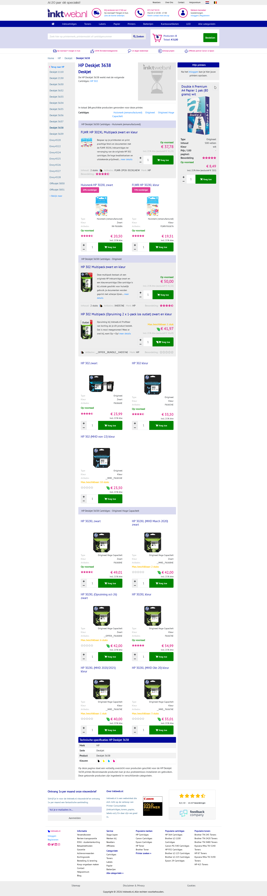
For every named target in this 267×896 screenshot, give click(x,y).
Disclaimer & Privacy (133, 885)
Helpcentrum (195, 2)
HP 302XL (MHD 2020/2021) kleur (98, 669)
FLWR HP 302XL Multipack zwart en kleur (109, 132)
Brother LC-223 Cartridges (177, 857)
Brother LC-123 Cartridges (177, 853)
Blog (79, 875)
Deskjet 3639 (57, 133)
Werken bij (111, 838)
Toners (87, 23)
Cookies (191, 885)
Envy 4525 (55, 158)
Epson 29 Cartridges (174, 860)
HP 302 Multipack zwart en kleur (103, 267)
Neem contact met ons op (158, 15)
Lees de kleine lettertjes (114, 15)
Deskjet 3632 (57, 90)
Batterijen (148, 23)
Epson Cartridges (144, 842)
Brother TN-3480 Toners (206, 842)
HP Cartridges (142, 834)
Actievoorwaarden (85, 853)
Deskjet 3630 (57, 84)
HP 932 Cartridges (173, 849)
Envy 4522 (55, 146)
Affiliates (110, 845)
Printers (132, 23)
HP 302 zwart (89, 363)
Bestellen (210, 37)
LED (188, 23)
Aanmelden (75, 818)
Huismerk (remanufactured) (128, 112)
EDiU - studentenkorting (88, 842)
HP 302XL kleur (141, 594)
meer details (126, 159)
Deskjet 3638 (57, 127)
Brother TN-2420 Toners (206, 838)
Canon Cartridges (144, 838)
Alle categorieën (206, 23)
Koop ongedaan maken (88, 864)
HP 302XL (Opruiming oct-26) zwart (99, 596)
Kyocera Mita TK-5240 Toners (205, 847)
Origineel (150, 112)
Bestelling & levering (87, 860)
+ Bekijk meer (56, 195)
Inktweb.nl (55, 831)
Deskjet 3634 (57, 102)
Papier (117, 23)
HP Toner (140, 845)
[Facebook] (49, 844)
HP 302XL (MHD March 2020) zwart (150, 522)
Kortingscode (83, 857)
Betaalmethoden (85, 845)
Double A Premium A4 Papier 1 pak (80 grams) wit (194, 90)
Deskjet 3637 (57, 121)
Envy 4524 (55, 152)
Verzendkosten (84, 834)
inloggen (193, 71)
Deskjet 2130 (57, 78)
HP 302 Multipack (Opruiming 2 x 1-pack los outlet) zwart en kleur (126, 314)
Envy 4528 (55, 177)
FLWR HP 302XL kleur (145, 185)
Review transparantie (87, 838)
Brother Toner (142, 849)
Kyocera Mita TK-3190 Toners (205, 859)
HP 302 (94, 81)
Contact (181, 2)
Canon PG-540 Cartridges (177, 845)
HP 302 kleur (140, 363)
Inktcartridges (69, 23)
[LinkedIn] (56, 844)
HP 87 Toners (201, 853)
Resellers (156, 2)
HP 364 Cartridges (173, 834)
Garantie (81, 849)
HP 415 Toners (201, 864)
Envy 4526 (55, 164)
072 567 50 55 (153, 10)
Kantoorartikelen (170, 23)
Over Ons (169, 2)
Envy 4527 (55, 171)
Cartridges (111, 854)
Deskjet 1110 (57, 71)
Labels (102, 23)
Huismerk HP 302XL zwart (97, 185)
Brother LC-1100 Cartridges (173, 840)
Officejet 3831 (57, 189)
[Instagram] (59, 844)
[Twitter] (52, 844)
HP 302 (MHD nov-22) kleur (98, 436)
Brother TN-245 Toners (205, 834)
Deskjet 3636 (57, 115)
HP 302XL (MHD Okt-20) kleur (150, 668)
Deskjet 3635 (57, 109)
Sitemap (76, 885)
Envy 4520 (55, 140)
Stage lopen (112, 834)
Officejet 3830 (57, 183)
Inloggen (194, 15)
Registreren (205, 15)
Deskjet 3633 (57, 96)
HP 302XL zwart (91, 521)
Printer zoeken (143, 853)
